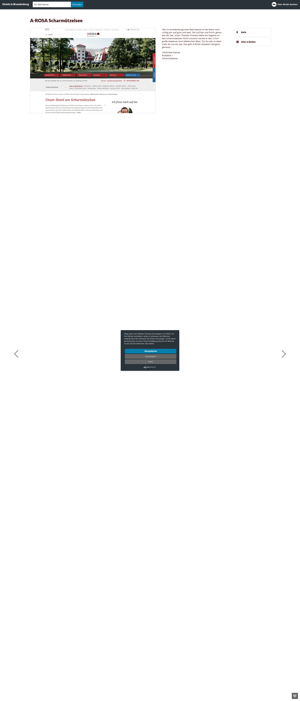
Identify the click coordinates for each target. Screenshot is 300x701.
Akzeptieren (150, 351)
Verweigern (150, 356)
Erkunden (77, 4)
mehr (150, 361)
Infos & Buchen (248, 41)
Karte (243, 32)
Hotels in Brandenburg (15, 4)
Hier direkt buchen (288, 4)
